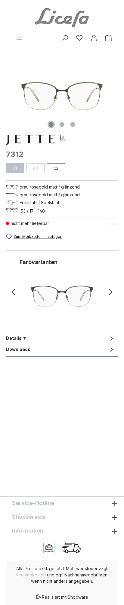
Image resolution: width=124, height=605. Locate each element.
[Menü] (19, 38)
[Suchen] (65, 38)
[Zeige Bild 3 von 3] (72, 124)
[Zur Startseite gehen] (62, 17)
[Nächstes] (110, 292)
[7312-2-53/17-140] (62, 296)
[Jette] (62, 140)
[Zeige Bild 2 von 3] (62, 124)
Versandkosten (31, 574)
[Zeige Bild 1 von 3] (51, 124)
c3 (56, 168)
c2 (35, 168)
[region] (62, 96)
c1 (15, 168)
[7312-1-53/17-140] (62, 96)
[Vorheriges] (13, 292)
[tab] (60, 338)
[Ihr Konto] (94, 38)
